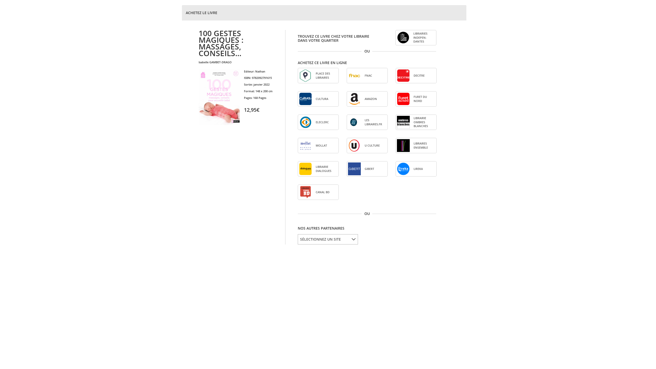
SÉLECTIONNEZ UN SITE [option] (320, 239)
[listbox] (328, 239)
